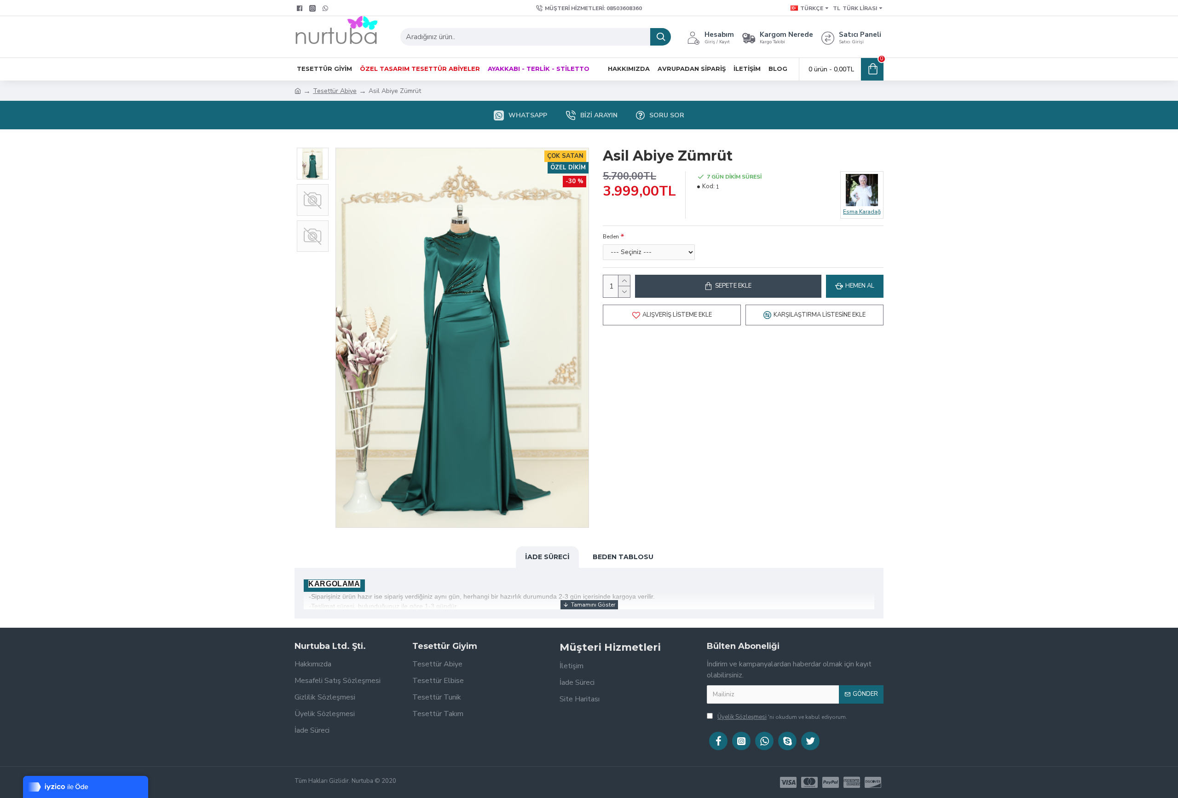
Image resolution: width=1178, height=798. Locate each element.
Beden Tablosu (623, 557)
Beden (611, 236)
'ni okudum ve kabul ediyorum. (782, 717)
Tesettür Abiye (335, 91)
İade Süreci (547, 557)
